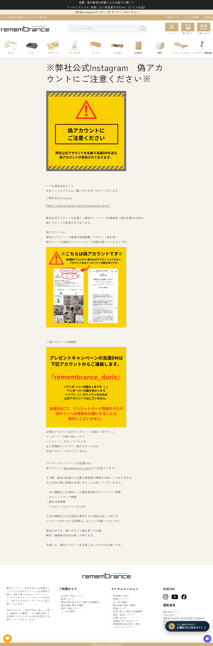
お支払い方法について (72, 595)
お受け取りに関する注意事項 (127, 611)
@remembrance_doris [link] (77, 468)
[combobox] (107, 29)
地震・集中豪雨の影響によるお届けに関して (106, 2)
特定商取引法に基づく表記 (126, 623)
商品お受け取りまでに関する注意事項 (80, 602)
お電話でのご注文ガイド (125, 620)
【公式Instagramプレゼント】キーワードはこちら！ (106, 12)
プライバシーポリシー (124, 627)
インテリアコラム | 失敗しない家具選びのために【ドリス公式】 (106, 7)
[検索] (143, 28)
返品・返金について (71, 608)
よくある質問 (67, 611)
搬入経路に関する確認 (72, 605)
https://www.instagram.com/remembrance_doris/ (78, 205)
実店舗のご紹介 (121, 595)
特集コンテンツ (121, 598)
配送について (67, 598)
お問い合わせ (119, 617)
